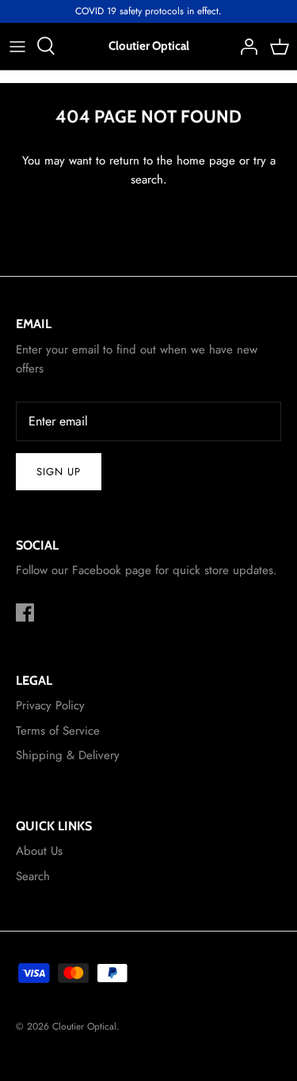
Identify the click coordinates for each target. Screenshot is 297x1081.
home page (206, 160)
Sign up (58, 471)
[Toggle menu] (17, 45)
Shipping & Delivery (68, 755)
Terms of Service (58, 730)
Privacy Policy (50, 705)
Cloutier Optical (84, 1026)
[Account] (244, 45)
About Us (39, 851)
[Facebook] (25, 612)
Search (33, 876)
